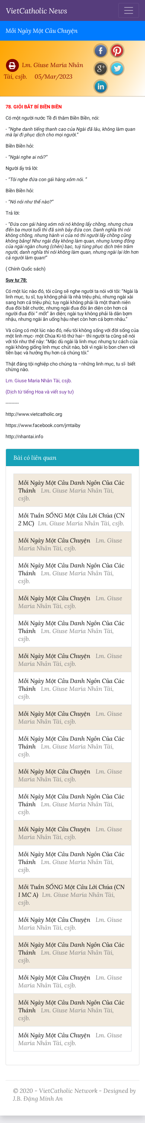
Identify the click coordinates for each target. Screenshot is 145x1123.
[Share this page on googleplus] (100, 68)
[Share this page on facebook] (100, 50)
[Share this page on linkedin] (100, 86)
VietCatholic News (36, 10)
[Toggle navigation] (128, 10)
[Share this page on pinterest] (117, 50)
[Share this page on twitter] (117, 68)
